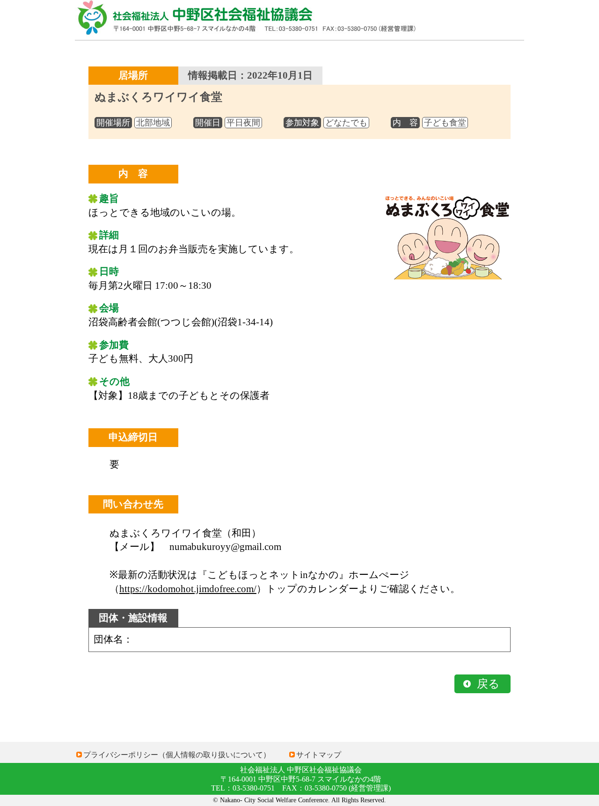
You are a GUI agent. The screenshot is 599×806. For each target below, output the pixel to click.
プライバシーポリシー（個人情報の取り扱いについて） (176, 755)
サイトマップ (318, 755)
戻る (488, 684)
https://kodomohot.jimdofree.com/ (187, 588)
